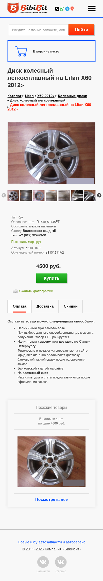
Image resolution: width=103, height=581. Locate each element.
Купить (52, 278)
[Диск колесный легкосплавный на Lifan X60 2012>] (52, 155)
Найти (81, 29)
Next (99, 195)
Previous (3, 195)
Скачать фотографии (36, 291)
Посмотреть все (51, 499)
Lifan (29, 96)
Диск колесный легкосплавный (38, 100)
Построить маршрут (26, 242)
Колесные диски (72, 96)
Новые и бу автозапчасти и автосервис (52, 542)
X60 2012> (45, 96)
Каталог (15, 96)
